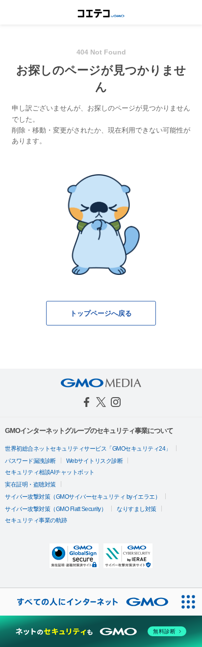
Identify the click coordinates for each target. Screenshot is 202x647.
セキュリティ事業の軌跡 (36, 520)
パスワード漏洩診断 (30, 461)
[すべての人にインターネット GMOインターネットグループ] (87, 602)
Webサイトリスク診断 (94, 461)
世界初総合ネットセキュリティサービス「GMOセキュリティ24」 (88, 448)
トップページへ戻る (101, 313)
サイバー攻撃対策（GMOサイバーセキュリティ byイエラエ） (82, 496)
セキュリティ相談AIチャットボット (50, 472)
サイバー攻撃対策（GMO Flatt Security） (55, 509)
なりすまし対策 (136, 509)
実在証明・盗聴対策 (30, 484)
